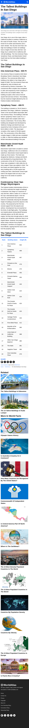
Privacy (2, 698)
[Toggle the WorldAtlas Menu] (1, 2)
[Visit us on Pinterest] (11, 715)
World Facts (17, 364)
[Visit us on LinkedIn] (14, 715)
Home (2, 693)
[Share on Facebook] (5, 362)
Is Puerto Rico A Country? (10, 676)
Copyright (3, 700)
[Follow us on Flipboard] (2, 715)
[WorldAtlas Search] (27, 2)
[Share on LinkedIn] (14, 362)
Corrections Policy (5, 707)
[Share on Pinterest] (11, 362)
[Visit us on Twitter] (8, 715)
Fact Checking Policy (6, 705)
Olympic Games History (9, 435)
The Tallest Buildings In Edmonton (13, 391)
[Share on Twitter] (8, 362)
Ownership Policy (5, 710)
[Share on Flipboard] (2, 362)
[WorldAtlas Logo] (9, 2)
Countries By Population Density (13, 612)
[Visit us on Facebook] (5, 715)
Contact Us (3, 695)
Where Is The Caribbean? (10, 546)
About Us (3, 703)
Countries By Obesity (9, 633)
